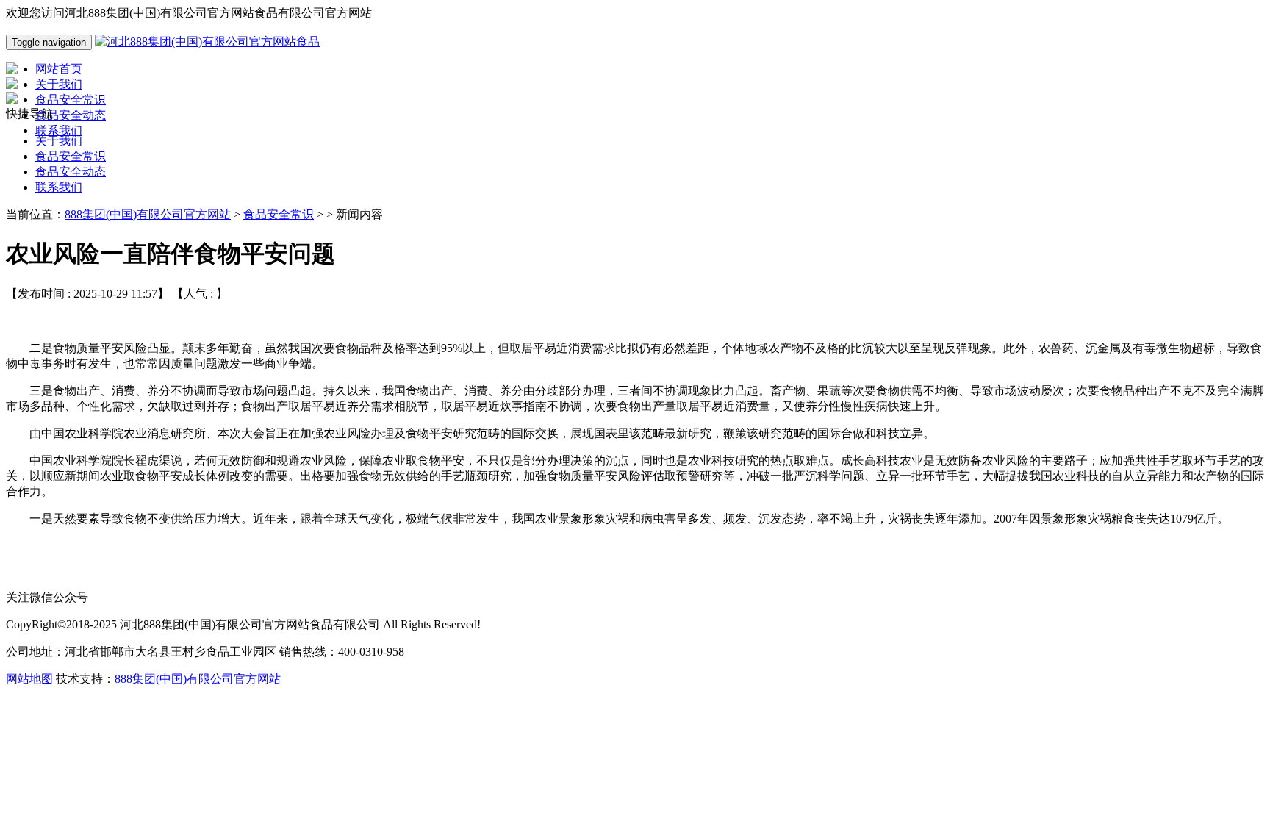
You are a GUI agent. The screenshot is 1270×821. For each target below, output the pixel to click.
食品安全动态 (70, 171)
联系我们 (58, 187)
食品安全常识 (70, 156)
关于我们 (58, 141)
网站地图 (29, 679)
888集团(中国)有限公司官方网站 (148, 214)
